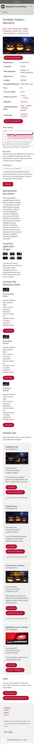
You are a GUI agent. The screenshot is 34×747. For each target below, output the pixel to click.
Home (5, 29)
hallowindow (13, 629)
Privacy (6, 715)
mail (4, 274)
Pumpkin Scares (8, 325)
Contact (6, 710)
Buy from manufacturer (15, 670)
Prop (22, 105)
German (23, 70)
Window (23, 110)
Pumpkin (28, 105)
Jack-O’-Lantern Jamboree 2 (9, 321)
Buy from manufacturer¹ (13, 58)
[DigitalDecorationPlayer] (3, 6)
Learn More (8, 330)
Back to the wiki (10, 693)
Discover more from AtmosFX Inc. (16, 698)
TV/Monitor (24, 108)
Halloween (24, 114)
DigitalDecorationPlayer (16, 7)
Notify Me (8, 184)
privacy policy (17, 178)
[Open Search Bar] (31, 6)
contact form (7, 687)
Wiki (9, 29)
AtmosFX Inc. (16, 31)
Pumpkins (24, 116)
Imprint (6, 712)
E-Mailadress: (7, 165)
